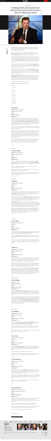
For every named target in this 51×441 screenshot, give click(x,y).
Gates (18, 257)
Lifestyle (26, 421)
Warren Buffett (24, 290)
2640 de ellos (37, 63)
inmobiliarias (13, 404)
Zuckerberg (12, 369)
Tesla (34, 57)
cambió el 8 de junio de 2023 (25, 70)
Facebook (18, 369)
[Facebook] (7, 51)
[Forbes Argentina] (25, 1)
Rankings (30, 421)
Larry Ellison (13, 231)
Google (37, 57)
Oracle (24, 231)
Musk (12, 118)
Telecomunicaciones (17, 391)
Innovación (5, 421)
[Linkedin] (7, 53)
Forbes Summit (40, 421)
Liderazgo (11, 421)
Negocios (20, 421)
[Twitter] (7, 49)
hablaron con (27, 376)
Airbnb (17, 212)
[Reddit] (7, 52)
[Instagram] (44, 432)
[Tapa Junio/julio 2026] (19, 426)
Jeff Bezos (12, 191)
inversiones (20, 251)
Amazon (33, 191)
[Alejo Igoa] (29, 426)
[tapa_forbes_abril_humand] (24, 426)
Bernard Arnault (13, 161)
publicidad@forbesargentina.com (9, 426)
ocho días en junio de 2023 (16, 239)
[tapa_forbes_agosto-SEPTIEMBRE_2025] (44, 426)
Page (11, 346)
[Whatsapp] (7, 48)
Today (46, 421)
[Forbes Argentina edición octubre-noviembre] (39, 426)
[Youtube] (45, 432)
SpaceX (37, 118)
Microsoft (30, 57)
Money (16, 421)
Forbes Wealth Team (28, 5)
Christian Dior (22, 167)
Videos (35, 421)
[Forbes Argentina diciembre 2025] (34, 426)
